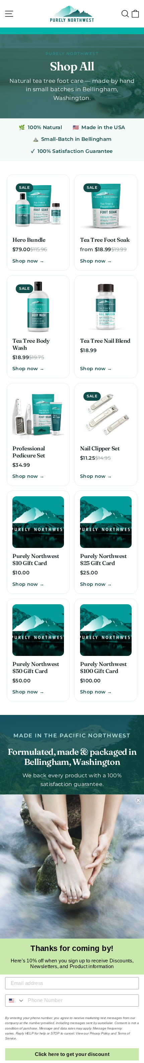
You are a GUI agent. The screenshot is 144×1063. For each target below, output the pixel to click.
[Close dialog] (138, 800)
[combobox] (14, 1000)
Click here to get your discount (72, 1054)
